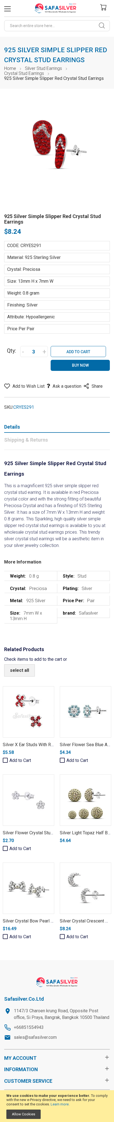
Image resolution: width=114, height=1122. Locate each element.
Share (97, 386)
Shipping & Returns (26, 440)
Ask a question (67, 386)
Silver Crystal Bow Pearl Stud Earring (38, 921)
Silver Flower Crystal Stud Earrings (36, 832)
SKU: (8, 407)
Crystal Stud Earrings (24, 73)
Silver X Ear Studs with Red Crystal (37, 744)
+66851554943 (29, 1027)
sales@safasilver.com (35, 1037)
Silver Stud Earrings (43, 68)
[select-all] (19, 670)
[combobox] (57, 25)
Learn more (60, 1104)
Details (12, 427)
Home (10, 68)
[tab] (57, 428)
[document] (57, 1106)
